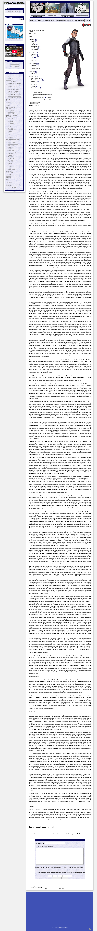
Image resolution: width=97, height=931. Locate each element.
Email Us (14, 187)
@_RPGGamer (15, 66)
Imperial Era (11, 153)
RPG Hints (8, 108)
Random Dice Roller (13, 86)
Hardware (10, 147)
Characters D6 (40, 20)
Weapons (10, 137)
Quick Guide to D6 (12, 118)
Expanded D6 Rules (13, 120)
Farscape (8, 177)
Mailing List (8, 104)
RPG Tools (8, 80)
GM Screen (11, 145)
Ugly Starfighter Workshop (14, 92)
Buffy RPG (8, 174)
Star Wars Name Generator (14, 88)
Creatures (10, 124)
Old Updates (11, 78)
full (16, 81)
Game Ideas (11, 113)
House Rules (11, 112)
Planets (10, 163)
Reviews (8, 105)
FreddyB (68, 888)
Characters (11, 123)
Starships (10, 132)
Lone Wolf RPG (9, 182)
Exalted (8, 184)
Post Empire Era (12, 155)
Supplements (11, 140)
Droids (10, 126)
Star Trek (8, 180)
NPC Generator (12, 148)
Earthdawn (8, 185)
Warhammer (9, 171)
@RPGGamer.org (15, 64)
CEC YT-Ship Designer (13, 89)
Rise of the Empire (12, 152)
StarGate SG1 (9, 172)
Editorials (10, 76)
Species (10, 131)
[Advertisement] (59, 908)
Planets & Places (12, 129)
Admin (14, 191)
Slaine (7, 179)
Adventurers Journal (13, 144)
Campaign (10, 121)
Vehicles (10, 136)
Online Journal (11, 142)
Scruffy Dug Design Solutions (63, 927)
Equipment (10, 128)
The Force (10, 134)
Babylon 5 (8, 176)
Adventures (11, 110)
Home (7, 75)
